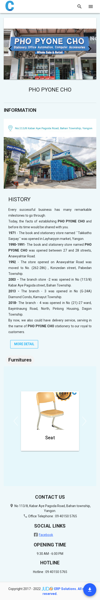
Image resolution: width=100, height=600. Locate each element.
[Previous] (15, 421)
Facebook (46, 535)
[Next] (84, 421)
